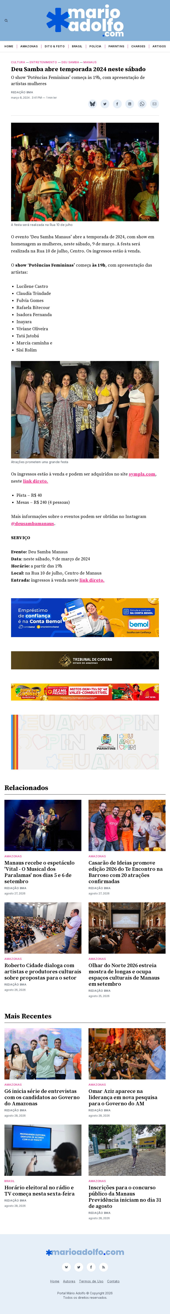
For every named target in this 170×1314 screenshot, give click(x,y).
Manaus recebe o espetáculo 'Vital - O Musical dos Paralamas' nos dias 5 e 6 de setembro (39, 872)
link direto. (35, 481)
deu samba (70, 62)
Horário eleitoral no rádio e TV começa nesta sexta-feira (39, 1190)
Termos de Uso (91, 1281)
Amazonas (29, 46)
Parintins (116, 46)
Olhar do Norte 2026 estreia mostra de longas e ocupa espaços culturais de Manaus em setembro (124, 974)
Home (8, 46)
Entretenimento (43, 62)
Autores (69, 1281)
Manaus (90, 62)
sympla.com (142, 474)
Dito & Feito (55, 46)
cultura (18, 62)
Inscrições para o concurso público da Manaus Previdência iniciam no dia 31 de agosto (125, 1197)
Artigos (159, 46)
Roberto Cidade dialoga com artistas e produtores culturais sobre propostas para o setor (42, 971)
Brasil (77, 46)
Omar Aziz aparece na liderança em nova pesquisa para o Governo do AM (123, 1097)
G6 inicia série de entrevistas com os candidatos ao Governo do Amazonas (42, 1097)
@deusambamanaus (32, 524)
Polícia (95, 46)
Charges (138, 46)
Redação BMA (22, 92)
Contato (113, 1281)
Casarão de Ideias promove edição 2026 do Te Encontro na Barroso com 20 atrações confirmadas (126, 872)
